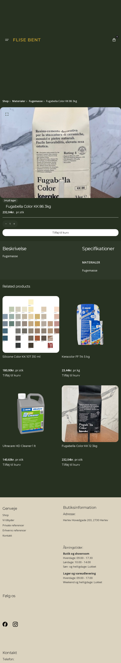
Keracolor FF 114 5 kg (76, 356)
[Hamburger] (7, 39)
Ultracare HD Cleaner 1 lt (19, 446)
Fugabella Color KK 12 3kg (79, 446)
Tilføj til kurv (12, 375)
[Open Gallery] (7, 114)
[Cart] (114, 39)
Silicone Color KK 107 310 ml (21, 356)
